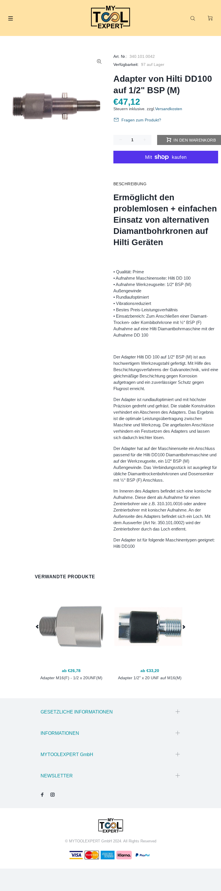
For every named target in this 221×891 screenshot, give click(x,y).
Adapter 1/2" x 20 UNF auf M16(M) (150, 678)
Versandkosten (168, 108)
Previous (37, 626)
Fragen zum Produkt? (141, 120)
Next (183, 626)
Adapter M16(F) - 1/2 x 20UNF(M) (71, 678)
